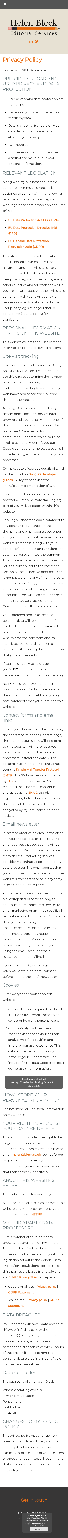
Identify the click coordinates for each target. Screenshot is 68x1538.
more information (39, 1524)
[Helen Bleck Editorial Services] (34, 34)
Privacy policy (46, 1286)
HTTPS (36, 1214)
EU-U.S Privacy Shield (24, 1277)
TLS (10, 781)
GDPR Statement (21, 1292)
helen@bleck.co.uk (27, 1154)
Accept (39, 1529)
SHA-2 (33, 792)
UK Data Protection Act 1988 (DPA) (33, 220)
